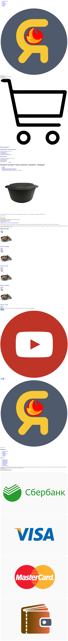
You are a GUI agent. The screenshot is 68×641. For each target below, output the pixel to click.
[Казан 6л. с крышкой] (6, 244)
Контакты (3, 5)
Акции (3, 6)
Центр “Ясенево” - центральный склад (8, 149)
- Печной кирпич (5, 462)
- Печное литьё (4, 463)
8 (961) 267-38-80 (3, 159)
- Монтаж (3, 452)
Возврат (14, 222)
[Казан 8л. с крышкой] (6, 283)
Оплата (8, 222)
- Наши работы (4, 453)
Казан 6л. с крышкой (4, 246)
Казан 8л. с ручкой (4, 304)
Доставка (3, 4)
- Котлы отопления (5, 465)
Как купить (11, 222)
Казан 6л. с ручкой (4, 265)
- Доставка (4, 454)
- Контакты (4, 455)
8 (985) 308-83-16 (3, 154)
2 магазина (2, 222)
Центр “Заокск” (3, 156)
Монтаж (3, 2)
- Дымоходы (4, 464)
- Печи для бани (4, 461)
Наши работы (4, 3)
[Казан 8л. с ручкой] (6, 302)
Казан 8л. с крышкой (4, 285)
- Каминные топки (5, 460)
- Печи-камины (4, 459)
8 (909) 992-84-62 (8, 154)
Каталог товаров (3, 161)
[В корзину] (34, 145)
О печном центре (5, 1)
